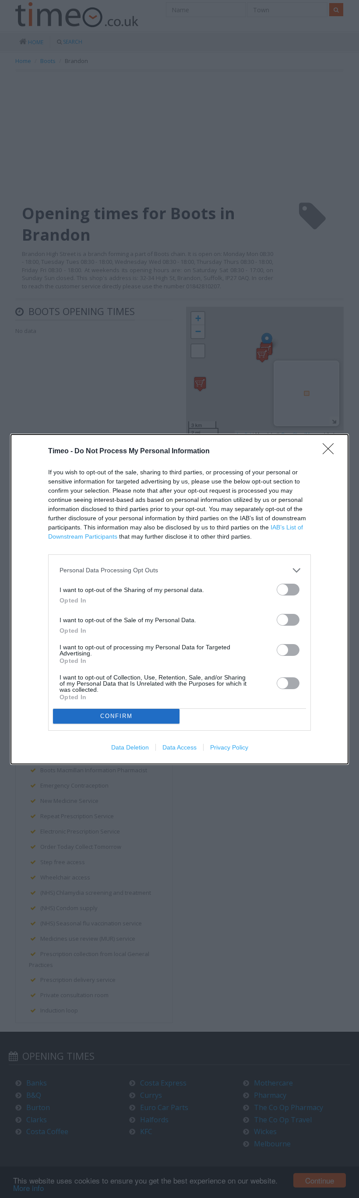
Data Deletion (130, 747)
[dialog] (179, 599)
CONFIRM (116, 716)
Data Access (179, 747)
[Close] (331, 451)
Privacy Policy (229, 747)
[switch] (288, 589)
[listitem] (179, 570)
